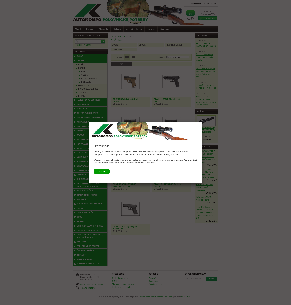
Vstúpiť (101, 171)
